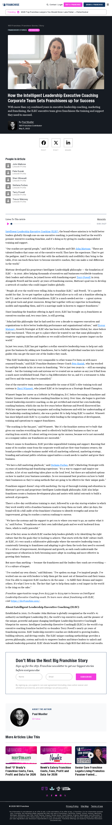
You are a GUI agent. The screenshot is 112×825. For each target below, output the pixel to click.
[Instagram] (47, 795)
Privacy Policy (72, 806)
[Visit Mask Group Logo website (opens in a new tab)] (58, 789)
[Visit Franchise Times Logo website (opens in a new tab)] (52, 789)
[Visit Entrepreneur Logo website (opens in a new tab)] (44, 788)
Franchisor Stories (30, 26)
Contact (53, 5)
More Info (101, 219)
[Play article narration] (8, 224)
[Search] (47, 5)
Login (60, 5)
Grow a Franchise (94, 5)
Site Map (85, 806)
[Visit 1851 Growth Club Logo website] (66, 788)
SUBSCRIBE (86, 677)
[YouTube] (56, 795)
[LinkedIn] (61, 795)
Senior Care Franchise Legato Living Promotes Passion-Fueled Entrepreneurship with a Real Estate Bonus (90, 771)
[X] (65, 795)
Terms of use (97, 806)
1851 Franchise (14, 26)
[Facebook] (51, 795)
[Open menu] (107, 5)
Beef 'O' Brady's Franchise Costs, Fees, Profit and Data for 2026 (21, 771)
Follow (37, 719)
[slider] (11, 224)
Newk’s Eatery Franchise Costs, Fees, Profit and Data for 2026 (55, 771)
